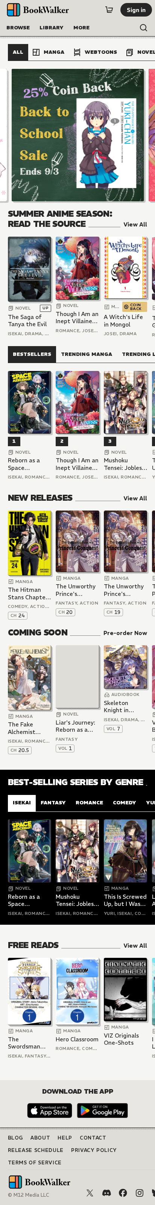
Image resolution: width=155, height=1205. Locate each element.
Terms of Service (35, 1162)
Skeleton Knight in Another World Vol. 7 (124, 706)
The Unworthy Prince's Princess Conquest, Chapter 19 (124, 590)
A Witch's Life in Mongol (123, 320)
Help (65, 1137)
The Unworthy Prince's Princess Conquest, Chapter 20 (76, 590)
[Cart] (109, 10)
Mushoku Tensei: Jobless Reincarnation (124, 464)
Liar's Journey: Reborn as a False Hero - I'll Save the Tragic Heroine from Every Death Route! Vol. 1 (77, 726)
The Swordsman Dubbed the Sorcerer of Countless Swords (24, 1043)
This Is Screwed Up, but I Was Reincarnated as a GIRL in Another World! (125, 900)
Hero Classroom (77, 1039)
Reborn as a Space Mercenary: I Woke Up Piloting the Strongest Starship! (24, 464)
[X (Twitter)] (89, 1192)
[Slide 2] (77, 135)
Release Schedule (36, 1150)
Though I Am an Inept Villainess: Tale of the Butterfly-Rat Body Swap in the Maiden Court (77, 317)
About (40, 1137)
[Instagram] (139, 1192)
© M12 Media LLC (28, 1195)
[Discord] (106, 1192)
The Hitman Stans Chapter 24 (28, 593)
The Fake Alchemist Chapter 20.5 (26, 728)
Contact (93, 1137)
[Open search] (143, 28)
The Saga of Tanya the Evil (27, 320)
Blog (15, 1137)
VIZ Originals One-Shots (121, 1039)
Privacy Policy (94, 1150)
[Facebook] (123, 1192)
